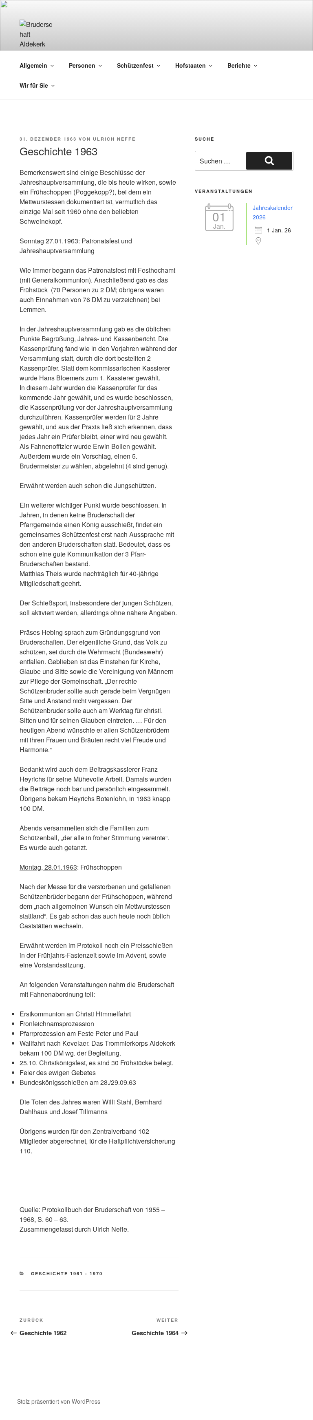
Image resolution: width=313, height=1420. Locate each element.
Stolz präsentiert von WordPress (58, 1401)
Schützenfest (135, 65)
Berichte (239, 65)
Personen (82, 65)
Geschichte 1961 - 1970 (67, 1273)
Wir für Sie (34, 85)
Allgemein (33, 65)
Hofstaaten (190, 65)
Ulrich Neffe (114, 139)
